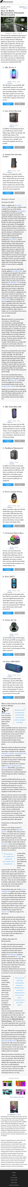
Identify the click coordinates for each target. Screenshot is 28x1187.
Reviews (9, 6)
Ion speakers (22, 211)
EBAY (19, 103)
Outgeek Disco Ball (8, 386)
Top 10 (20, 33)
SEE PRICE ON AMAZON (8, 104)
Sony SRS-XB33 (17, 271)
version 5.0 (5, 912)
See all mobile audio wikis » (17, 1097)
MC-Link (18, 956)
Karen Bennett (18, 1114)
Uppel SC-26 (15, 380)
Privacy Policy (14, 1177)
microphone (13, 239)
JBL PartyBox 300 (14, 282)
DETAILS (14, 81)
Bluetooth (4, 713)
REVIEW (9, 81)
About (14, 1175)
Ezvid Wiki (3, 6)
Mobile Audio (4, 8)
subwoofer (4, 844)
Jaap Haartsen (12, 954)
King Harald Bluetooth (8, 1041)
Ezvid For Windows (14, 1185)
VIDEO (18, 81)
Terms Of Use (14, 1180)
